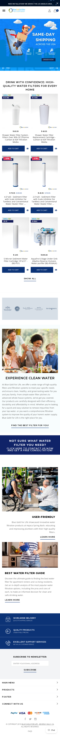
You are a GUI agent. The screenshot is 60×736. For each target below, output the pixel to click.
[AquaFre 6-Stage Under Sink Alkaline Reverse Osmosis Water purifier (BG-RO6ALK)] (44, 234)
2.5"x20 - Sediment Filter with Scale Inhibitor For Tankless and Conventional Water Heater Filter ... (44, 200)
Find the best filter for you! (30, 425)
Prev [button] (8, 68)
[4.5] (15, 173)
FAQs (30, 731)
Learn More (47, 537)
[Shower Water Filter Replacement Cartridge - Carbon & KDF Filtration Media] (44, 111)
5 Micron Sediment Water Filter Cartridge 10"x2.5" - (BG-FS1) (16, 261)
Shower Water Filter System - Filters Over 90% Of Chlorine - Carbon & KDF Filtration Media (15, 138)
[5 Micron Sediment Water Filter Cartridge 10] (15, 234)
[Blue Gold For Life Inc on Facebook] (25, 719)
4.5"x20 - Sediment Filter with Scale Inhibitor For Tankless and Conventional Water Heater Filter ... (15, 200)
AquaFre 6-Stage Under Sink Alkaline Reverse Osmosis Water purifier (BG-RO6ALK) (44, 261)
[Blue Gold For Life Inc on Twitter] (30, 719)
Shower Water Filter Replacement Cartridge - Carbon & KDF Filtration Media (44, 138)
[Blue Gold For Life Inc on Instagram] (35, 719)
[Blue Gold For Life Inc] (16, 10)
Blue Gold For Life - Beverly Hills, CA (38, 724)
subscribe (30, 670)
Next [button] (52, 68)
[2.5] (44, 173)
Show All (30, 279)
